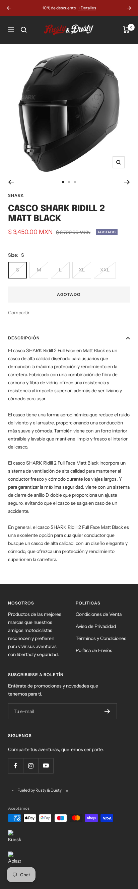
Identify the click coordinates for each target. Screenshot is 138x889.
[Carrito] (126, 29)
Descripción (24, 337)
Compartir (18, 313)
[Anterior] (11, 182)
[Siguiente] (127, 182)
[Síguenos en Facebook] (15, 765)
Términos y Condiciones (101, 638)
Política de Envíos (94, 650)
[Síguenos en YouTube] (45, 765)
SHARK (16, 195)
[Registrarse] (107, 711)
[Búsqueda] (24, 30)
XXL (105, 270)
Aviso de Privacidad (96, 626)
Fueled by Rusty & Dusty (39, 790)
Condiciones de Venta (99, 614)
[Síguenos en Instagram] (30, 765)
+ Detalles (87, 7)
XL (82, 270)
